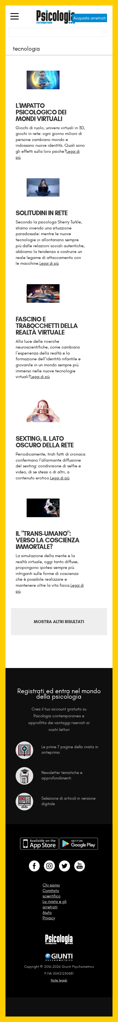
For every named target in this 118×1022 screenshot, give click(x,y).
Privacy (49, 918)
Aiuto (47, 912)
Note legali (59, 980)
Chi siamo (51, 885)
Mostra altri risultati (59, 621)
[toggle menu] (14, 16)
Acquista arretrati (89, 18)
